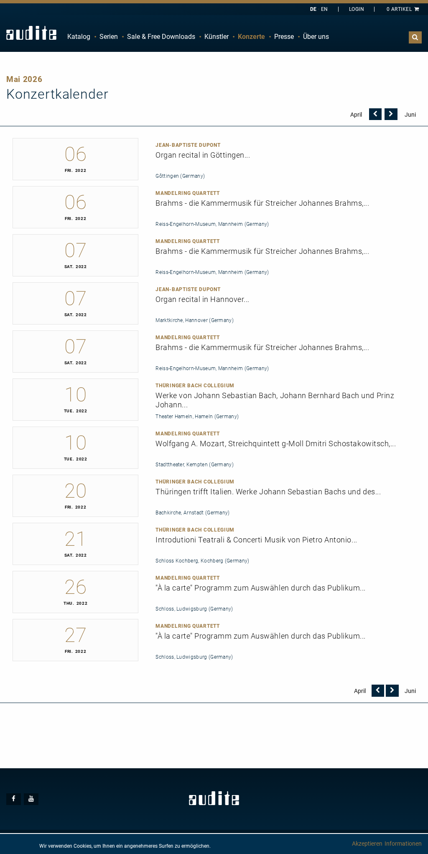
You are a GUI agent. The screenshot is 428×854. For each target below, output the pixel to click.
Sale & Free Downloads (161, 37)
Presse (284, 37)
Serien (108, 37)
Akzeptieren (367, 843)
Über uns (316, 37)
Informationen (403, 843)
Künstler (216, 37)
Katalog (78, 37)
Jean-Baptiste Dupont (187, 145)
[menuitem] (79, 37)
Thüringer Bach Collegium (194, 386)
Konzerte (251, 37)
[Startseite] (31, 33)
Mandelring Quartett (187, 193)
